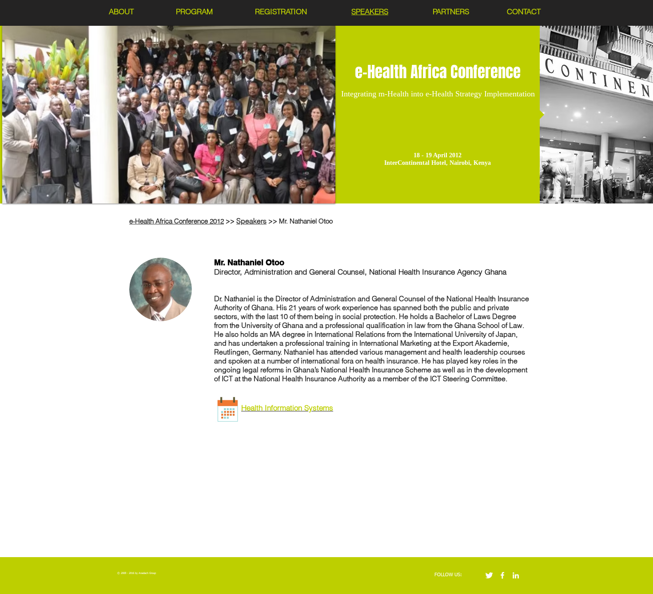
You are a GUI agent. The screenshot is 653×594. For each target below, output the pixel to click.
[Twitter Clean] (489, 575)
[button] (168, 114)
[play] (316, 195)
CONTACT (524, 11)
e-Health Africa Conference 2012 (176, 221)
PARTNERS (451, 11)
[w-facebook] (502, 575)
